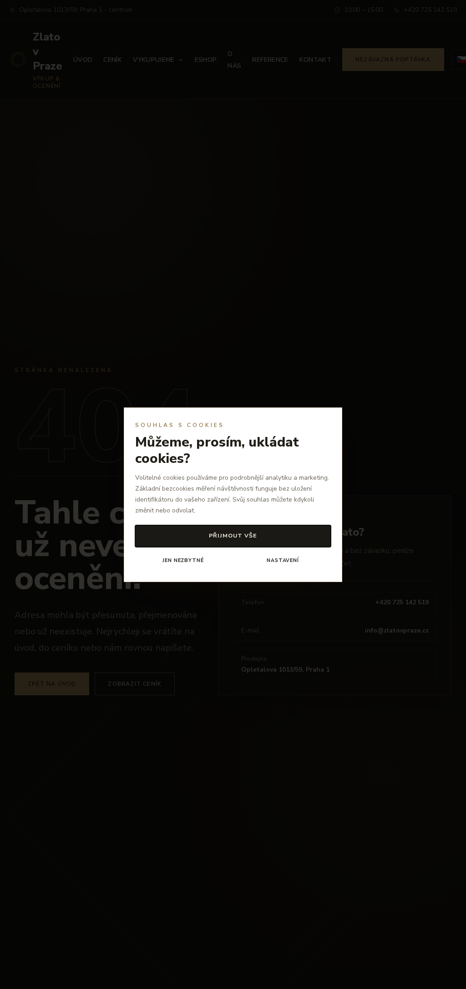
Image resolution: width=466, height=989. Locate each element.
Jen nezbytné (182, 560)
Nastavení (283, 560)
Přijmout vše (233, 535)
